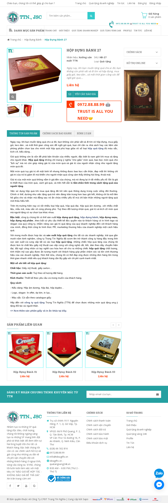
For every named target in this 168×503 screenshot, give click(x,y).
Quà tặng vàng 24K (110, 30)
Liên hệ (131, 3)
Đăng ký (142, 3)
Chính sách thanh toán (98, 420)
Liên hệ (148, 30)
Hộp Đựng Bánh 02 (64, 371)
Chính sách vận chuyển (98, 425)
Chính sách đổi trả (96, 429)
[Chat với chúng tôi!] (159, 485)
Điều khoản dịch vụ (96, 442)
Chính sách (134, 52)
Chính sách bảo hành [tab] (57, 133)
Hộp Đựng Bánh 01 (25, 371)
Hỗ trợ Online (135, 63)
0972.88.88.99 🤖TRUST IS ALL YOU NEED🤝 (95, 111)
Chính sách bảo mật (97, 438)
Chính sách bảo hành (97, 433)
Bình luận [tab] (84, 133)
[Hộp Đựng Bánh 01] (25, 349)
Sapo (85, 499)
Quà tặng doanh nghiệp (101, 3)
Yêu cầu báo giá (85, 94)
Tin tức (121, 3)
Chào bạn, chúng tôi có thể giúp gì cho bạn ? (31, 3)
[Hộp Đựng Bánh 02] (64, 349)
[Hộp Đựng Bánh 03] (103, 349)
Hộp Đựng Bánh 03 (103, 371)
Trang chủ (51, 30)
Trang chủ (80, 3)
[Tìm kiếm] (91, 15)
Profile (127, 30)
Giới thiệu (64, 30)
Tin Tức (138, 30)
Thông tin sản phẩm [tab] (23, 133)
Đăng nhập (155, 3)
